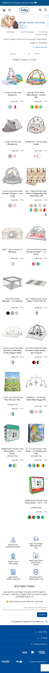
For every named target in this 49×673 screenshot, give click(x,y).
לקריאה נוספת (41, 47)
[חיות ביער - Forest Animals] (36, 210)
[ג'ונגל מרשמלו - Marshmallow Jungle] (14, 205)
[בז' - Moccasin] (17, 313)
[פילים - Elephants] (45, 205)
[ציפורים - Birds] (31, 205)
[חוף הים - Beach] (36, 107)
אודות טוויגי (42, 632)
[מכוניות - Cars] (40, 210)
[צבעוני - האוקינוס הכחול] (29, 465)
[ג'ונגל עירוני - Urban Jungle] (10, 205)
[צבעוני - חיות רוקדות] (38, 465)
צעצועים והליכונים (27, 32)
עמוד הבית (43, 32)
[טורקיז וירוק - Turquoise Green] (15, 465)
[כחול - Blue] (40, 412)
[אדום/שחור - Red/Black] (34, 362)
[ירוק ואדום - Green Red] (34, 517)
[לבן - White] (12, 362)
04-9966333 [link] (6, 3)
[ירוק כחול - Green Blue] (38, 517)
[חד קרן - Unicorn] (40, 205)
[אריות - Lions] (36, 205)
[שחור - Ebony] (8, 313)
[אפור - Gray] (10, 156)
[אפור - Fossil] (12, 313)
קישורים (44, 638)
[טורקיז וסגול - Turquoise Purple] (10, 465)
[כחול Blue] (10, 107)
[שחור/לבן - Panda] (38, 362)
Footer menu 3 (40, 644)
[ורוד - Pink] (14, 107)
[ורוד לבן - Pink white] (34, 156)
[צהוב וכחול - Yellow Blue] (12, 414)
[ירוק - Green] (38, 264)
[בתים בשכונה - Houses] (45, 210)
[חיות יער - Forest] (40, 107)
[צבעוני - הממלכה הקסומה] (34, 465)
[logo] (24, 12)
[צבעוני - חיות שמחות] (43, 465)
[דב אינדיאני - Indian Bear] (32, 210)
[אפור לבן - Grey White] (38, 156)
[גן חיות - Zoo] (32, 107)
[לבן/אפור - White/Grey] (12, 264)
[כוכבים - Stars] (45, 214)
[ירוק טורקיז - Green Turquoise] (43, 517)
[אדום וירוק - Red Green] (29, 517)
